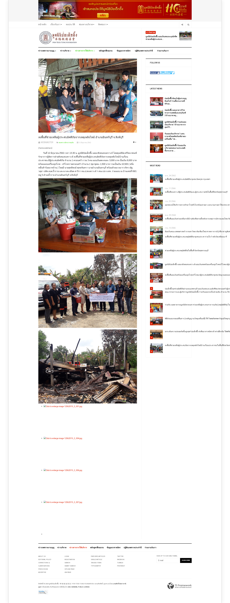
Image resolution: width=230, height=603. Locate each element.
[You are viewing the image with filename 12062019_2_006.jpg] (90, 485)
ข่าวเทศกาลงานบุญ (46, 50)
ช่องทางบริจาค (86, 24)
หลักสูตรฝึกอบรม (105, 50)
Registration (70, 559)
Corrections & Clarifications (44, 564)
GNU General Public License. (79, 587)
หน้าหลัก (42, 24)
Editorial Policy (44, 559)
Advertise (42, 572)
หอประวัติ (70, 24)
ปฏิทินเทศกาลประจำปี (144, 50)
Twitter (120, 556)
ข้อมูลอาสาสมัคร (124, 50)
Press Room (43, 569)
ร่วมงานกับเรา (163, 50)
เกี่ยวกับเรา (55, 24)
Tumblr (120, 563)
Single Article (96, 559)
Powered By (179, 586)
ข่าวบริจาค (65, 50)
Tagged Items (96, 563)
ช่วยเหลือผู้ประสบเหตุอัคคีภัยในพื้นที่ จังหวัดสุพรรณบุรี (186, 250)
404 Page (68, 572)
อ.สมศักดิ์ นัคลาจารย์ (119, 584)
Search (67, 563)
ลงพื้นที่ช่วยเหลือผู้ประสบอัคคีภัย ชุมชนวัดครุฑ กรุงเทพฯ (187, 179)
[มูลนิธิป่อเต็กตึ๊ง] (58, 37)
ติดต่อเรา (102, 24)
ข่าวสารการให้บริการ (84, 50)
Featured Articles (98, 556)
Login (67, 556)
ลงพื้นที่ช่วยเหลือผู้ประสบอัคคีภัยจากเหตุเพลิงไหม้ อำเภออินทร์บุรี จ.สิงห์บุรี (80, 137)
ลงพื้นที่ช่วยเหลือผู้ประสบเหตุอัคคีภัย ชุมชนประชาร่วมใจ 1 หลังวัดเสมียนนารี (196, 236)
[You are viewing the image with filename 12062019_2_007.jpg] (90, 517)
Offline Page (69, 569)
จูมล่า (40, 587)
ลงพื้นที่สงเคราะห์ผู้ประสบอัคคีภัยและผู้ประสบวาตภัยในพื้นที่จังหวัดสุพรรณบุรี (196, 192)
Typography (96, 566)
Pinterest (121, 566)
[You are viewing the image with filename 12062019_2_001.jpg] (90, 421)
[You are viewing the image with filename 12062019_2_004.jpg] (90, 453)
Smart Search (70, 566)
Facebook (120, 559)
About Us (42, 556)
